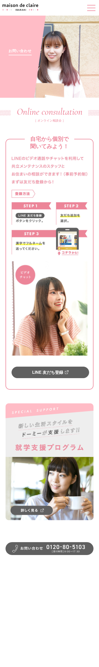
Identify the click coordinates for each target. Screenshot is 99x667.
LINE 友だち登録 (47, 372)
